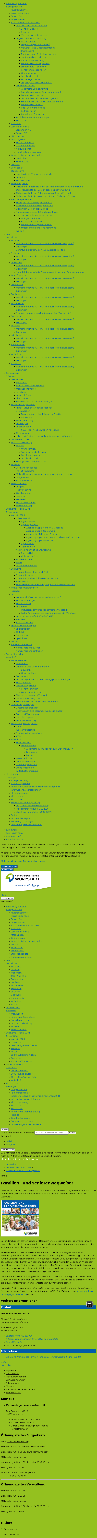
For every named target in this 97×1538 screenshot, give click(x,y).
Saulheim (15, 294)
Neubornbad (22, 635)
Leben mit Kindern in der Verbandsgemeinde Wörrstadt (44, 436)
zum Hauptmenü (14, 833)
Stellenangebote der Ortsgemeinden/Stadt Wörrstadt (43, 193)
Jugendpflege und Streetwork (36, 82)
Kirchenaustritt (23, 180)
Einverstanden (7, 870)
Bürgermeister (18, 19)
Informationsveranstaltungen (26, 789)
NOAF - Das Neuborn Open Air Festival (40, 429)
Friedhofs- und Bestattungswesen (38, 54)
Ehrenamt (16, 568)
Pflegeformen (23, 477)
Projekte (15, 815)
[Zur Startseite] (26, 891)
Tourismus (16, 641)
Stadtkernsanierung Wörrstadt (31, 695)
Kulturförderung (24, 603)
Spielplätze (21, 638)
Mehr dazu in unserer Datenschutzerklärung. (24, 861)
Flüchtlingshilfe (23, 489)
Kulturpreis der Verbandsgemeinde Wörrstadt (44, 609)
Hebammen (27, 417)
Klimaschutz (22, 120)
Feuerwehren (22, 581)
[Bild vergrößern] (20, 1218)
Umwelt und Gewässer (32, 114)
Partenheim (17, 284)
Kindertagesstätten (31, 79)
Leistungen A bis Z (20, 126)
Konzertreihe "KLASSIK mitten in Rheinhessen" (38, 597)
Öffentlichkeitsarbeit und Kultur (27, 155)
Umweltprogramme (26, 685)
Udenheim (16, 335)
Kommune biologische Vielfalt (36, 224)
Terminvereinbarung (18, 1441)
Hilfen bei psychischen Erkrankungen (34, 401)
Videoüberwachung (16, 1376)
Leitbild (9, 1141)
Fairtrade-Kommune (31, 221)
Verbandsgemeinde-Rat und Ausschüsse (37, 212)
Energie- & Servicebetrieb (29, 733)
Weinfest (20, 619)
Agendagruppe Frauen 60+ (40, 540)
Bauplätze (26, 669)
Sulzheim (15, 325)
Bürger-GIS (21, 133)
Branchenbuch (23, 742)
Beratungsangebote (26, 467)
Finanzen (25, 32)
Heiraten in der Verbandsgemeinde (34, 174)
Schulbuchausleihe (31, 455)
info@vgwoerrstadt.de (33, 1425)
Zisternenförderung (31, 692)
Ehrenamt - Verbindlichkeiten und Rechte (37, 578)
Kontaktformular (14, 1342)
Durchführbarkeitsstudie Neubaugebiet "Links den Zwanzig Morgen (50, 272)
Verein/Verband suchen (28, 647)
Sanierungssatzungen (22, 821)
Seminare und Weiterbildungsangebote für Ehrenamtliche (45, 584)
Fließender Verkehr (25, 145)
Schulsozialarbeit (30, 76)
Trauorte (20, 177)
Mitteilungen (17, 136)
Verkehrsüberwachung (32, 60)
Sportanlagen (23, 628)
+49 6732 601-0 (32, 1419)
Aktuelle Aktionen (24, 559)
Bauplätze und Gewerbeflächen (32, 666)
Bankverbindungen (15, 1379)
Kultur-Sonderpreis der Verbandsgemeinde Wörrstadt (48, 613)
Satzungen (21, 246)
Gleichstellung (23, 493)
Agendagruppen (29, 524)
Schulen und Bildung (21, 442)
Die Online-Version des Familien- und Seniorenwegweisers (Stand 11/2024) (43, 1356)
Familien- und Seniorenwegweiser (23, 1170)
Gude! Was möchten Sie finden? (17, 1132)
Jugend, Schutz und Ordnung (31, 38)
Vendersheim (18, 344)
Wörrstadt (16, 363)
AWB (18, 736)
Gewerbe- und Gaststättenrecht (38, 47)
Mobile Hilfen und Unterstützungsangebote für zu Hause (44, 474)
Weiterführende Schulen (33, 452)
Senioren (15, 464)
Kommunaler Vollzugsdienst (35, 63)
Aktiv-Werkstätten (30, 556)
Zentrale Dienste (29, 28)
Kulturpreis (21, 606)
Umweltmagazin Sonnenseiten (26, 824)
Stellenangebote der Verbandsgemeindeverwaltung (43, 189)
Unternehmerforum (25, 761)
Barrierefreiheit (13, 1392)
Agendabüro (27, 543)
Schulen (20, 445)
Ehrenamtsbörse (24, 575)
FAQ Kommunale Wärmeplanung (32, 805)
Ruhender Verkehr (25, 142)
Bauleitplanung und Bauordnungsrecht (41, 92)
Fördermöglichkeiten (26, 764)
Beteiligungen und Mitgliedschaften (34, 202)
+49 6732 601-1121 (19, 1335)
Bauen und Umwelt (25, 85)
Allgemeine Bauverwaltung (34, 88)
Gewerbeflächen (29, 673)
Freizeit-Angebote (25, 471)
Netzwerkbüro (28, 553)
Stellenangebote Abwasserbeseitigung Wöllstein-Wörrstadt (46, 196)
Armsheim (16, 240)
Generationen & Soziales (18, 1167)
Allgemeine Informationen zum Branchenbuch (49, 748)
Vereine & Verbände (21, 644)
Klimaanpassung (19, 793)
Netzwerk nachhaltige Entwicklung (33, 549)
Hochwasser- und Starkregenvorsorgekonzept (39, 711)
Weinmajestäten (24, 622)
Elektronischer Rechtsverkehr (20, 1389)
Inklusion (20, 496)
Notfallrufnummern (20, 439)
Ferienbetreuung (24, 420)
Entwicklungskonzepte (22, 704)
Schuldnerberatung (26, 502)
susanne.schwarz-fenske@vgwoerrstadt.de (32, 1339)
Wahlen (20, 231)
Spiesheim (16, 316)
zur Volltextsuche (14, 839)
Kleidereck (21, 499)
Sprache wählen (8, 1150)
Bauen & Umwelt (19, 660)
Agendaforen (28, 546)
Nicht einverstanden (9, 866)
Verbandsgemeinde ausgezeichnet (34, 215)
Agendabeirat (28, 521)
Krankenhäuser (23, 395)
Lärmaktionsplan (24, 717)
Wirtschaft (16, 739)
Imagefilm (11, 1144)
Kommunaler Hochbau (32, 95)
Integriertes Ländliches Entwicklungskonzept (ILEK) (36, 786)
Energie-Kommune (30, 218)
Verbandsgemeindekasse (34, 35)
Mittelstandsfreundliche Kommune (38, 227)
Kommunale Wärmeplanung (25, 802)
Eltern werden (23, 411)
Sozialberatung (24, 505)
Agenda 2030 (18, 515)
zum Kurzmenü (13, 836)
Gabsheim (16, 262)
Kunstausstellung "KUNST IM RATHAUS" (35, 616)
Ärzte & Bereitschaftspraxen (30, 385)
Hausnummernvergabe (28, 698)
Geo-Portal (22, 663)
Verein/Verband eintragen (29, 651)
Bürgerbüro (16, 16)
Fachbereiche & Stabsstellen (25, 22)
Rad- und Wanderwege (33, 107)
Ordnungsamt (28, 41)
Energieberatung (19, 780)
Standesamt (27, 51)
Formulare (16, 123)
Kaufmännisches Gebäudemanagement (42, 101)
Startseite (11, 1164)
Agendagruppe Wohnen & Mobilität (44, 527)
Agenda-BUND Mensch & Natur (41, 534)
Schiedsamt (17, 167)
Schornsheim (17, 303)
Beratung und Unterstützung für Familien (41, 414)
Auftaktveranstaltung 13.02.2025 (32, 808)
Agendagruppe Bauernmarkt (41, 531)
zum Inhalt (11, 829)
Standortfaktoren (25, 767)
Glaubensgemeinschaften (24, 587)
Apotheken (21, 382)
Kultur (14, 594)
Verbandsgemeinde (21, 199)
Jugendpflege (23, 426)
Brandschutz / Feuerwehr (33, 66)
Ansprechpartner (19, 9)
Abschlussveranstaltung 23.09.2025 (34, 812)
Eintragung (31, 752)
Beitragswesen (28, 111)
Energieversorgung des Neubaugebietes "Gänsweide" (43, 313)
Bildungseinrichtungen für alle (31, 461)
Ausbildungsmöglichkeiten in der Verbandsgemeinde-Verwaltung (49, 186)
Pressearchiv (22, 161)
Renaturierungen (29, 688)
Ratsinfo (15, 164)
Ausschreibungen (20, 13)
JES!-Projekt (22, 423)
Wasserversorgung (25, 729)
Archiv (19, 562)
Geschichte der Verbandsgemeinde (34, 205)
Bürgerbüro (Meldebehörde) (35, 44)
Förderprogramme (20, 783)
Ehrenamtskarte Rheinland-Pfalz (32, 572)
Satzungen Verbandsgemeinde (32, 208)
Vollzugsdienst (23, 148)
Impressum (11, 1370)
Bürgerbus (21, 486)
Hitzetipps (21, 392)
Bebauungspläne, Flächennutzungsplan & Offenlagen (43, 679)
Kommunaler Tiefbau (32, 104)
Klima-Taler (17, 799)
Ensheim (15, 253)
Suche (29, 755)
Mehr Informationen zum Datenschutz (20, 1159)
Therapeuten (23, 398)
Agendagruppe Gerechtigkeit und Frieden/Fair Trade (53, 537)
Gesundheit (17, 379)
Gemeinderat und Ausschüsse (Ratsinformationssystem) (45, 243)
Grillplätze (21, 632)
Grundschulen (28, 73)
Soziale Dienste (19, 483)
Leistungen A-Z (23, 129)
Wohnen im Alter (24, 480)
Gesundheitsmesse (26, 388)
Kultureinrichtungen (26, 600)
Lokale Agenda (23, 518)
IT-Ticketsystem (9, 1529)
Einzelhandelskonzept (27, 707)
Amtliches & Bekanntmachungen (33, 117)
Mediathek (21, 158)
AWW (18, 726)
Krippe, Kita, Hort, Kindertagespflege (34, 407)
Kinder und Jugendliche (23, 404)
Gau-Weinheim (19, 275)
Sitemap (10, 1386)
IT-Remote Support (10, 1534)
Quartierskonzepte (20, 818)
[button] (4, 895)
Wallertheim (17, 354)
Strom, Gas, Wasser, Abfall (24, 723)
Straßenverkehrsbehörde (33, 57)
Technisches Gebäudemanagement (40, 98)
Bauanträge (22, 676)
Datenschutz (12, 1373)
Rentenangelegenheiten (33, 69)
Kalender (15, 591)
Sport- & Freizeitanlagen (23, 625)
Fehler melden (13, 1383)
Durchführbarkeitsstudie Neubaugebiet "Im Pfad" (41, 249)
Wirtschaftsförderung (27, 771)
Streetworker (22, 433)
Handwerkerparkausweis (28, 152)
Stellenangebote (19, 183)
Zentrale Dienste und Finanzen (31, 25)
